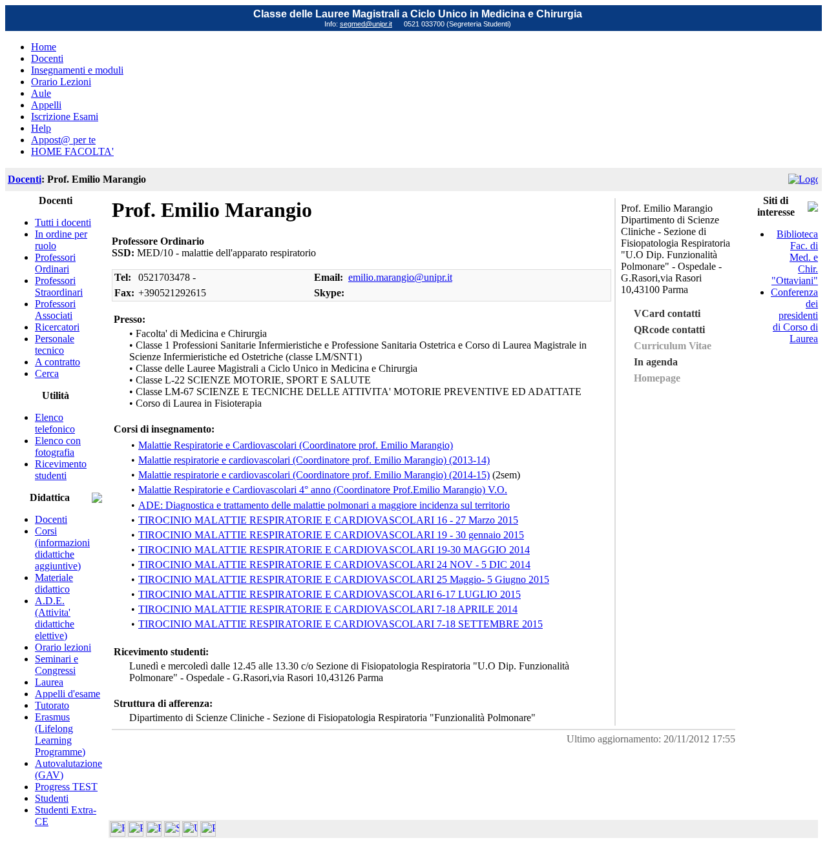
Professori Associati (55, 309)
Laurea (49, 682)
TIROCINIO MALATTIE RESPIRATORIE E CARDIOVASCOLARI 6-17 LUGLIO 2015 (329, 594)
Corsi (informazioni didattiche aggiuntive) (62, 548)
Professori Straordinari (59, 286)
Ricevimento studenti (61, 469)
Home (43, 46)
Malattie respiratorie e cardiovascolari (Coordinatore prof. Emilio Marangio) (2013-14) (314, 459)
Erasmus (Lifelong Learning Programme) (60, 734)
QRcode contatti (669, 329)
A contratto (57, 361)
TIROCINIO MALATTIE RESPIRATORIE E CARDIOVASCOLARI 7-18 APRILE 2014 (328, 609)
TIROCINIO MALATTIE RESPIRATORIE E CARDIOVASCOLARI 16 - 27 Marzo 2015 (328, 520)
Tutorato (52, 705)
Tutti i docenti (63, 222)
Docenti (47, 58)
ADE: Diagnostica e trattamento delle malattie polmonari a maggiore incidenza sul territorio (324, 505)
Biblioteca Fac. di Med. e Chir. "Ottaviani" (794, 257)
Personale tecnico (54, 344)
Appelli (46, 104)
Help (41, 128)
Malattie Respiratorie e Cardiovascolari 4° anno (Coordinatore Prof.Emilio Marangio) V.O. (322, 489)
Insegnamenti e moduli (77, 70)
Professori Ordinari (55, 263)
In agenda (656, 361)
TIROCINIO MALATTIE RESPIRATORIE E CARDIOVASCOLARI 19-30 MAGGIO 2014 (334, 549)
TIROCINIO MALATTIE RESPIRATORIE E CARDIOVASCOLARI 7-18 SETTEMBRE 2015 (340, 623)
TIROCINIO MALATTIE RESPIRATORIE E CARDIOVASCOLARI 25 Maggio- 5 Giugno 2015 (343, 579)
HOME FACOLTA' (72, 151)
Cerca (47, 373)
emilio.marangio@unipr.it (400, 277)
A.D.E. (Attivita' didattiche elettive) (54, 618)
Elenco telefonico (55, 423)
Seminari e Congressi (56, 664)
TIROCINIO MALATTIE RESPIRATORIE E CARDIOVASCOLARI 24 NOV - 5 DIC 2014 (334, 564)
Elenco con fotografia (58, 446)
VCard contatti (667, 313)
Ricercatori (57, 326)
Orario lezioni (63, 647)
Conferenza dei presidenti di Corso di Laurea (794, 315)
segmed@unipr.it (366, 24)
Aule (41, 93)
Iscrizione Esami (64, 116)
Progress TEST (66, 786)
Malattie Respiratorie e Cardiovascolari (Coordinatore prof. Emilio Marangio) (295, 445)
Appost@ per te (63, 139)
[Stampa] (208, 833)
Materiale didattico (54, 583)
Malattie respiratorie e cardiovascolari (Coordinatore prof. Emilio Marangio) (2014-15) (314, 474)
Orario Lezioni (61, 81)
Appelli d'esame (67, 693)
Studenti (51, 798)
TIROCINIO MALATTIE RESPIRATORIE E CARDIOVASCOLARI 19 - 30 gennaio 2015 (331, 534)
